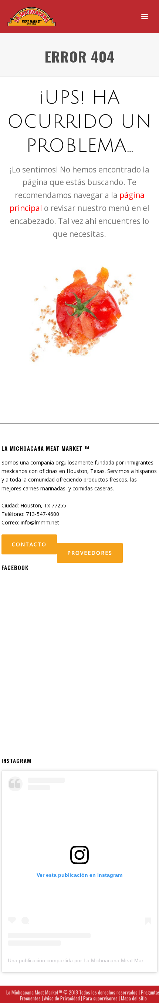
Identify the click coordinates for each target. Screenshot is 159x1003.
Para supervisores (100, 998)
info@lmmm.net (40, 522)
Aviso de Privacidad (62, 998)
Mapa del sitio (134, 998)
